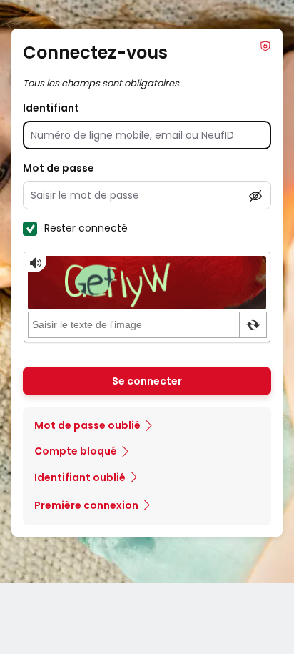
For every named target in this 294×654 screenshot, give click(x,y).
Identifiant (51, 108)
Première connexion (86, 505)
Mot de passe (58, 168)
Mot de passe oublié (87, 425)
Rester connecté (86, 228)
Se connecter (147, 381)
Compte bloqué (75, 451)
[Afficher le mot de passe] (255, 195)
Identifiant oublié (80, 477)
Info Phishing (265, 45)
